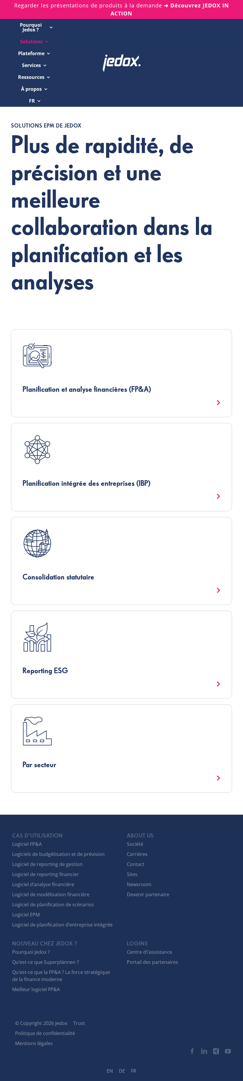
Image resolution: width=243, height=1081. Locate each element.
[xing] (216, 1051)
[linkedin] (204, 1051)
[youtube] (228, 1051)
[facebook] (192, 1051)
